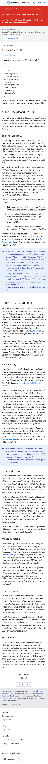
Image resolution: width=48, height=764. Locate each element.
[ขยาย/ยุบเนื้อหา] (10, 71)
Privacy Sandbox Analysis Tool (13, 740)
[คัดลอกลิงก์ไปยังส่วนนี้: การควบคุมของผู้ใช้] (22, 539)
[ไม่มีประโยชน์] (21, 50)
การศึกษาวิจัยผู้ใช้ (10, 555)
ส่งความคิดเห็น (10, 55)
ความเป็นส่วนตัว (15, 753)
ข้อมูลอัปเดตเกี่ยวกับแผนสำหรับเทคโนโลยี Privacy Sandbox (22, 14)
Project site (6, 730)
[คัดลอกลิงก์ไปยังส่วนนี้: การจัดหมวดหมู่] (18, 364)
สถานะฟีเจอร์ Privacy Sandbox (12, 20)
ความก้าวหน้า (34, 331)
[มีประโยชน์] (17, 50)
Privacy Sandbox (7, 45)
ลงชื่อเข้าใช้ (41, 3)
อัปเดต (4, 505)
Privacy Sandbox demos (11, 743)
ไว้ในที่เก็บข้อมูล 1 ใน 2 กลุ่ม (33, 178)
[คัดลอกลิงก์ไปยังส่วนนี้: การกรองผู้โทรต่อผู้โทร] (25, 471)
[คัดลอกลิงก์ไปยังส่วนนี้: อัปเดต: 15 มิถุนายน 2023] (34, 303)
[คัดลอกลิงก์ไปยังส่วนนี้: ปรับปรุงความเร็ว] (20, 591)
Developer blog (7, 716)
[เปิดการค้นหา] (29, 2)
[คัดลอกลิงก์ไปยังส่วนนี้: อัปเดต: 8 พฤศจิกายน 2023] (36, 112)
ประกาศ (21, 309)
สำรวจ (8, 154)
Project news (6, 720)
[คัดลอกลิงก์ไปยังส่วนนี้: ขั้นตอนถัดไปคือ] (19, 637)
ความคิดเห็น (30, 146)
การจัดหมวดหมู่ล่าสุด (9, 439)
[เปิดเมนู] (3, 3)
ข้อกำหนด (5, 753)
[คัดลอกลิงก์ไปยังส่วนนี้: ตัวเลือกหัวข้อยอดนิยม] (24, 136)
